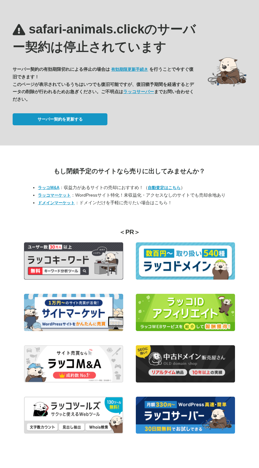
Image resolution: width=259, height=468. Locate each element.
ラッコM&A (48, 187)
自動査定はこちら (164, 187)
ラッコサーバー (138, 91)
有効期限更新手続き (129, 69)
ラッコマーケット (54, 195)
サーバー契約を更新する (60, 119)
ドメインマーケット (56, 202)
